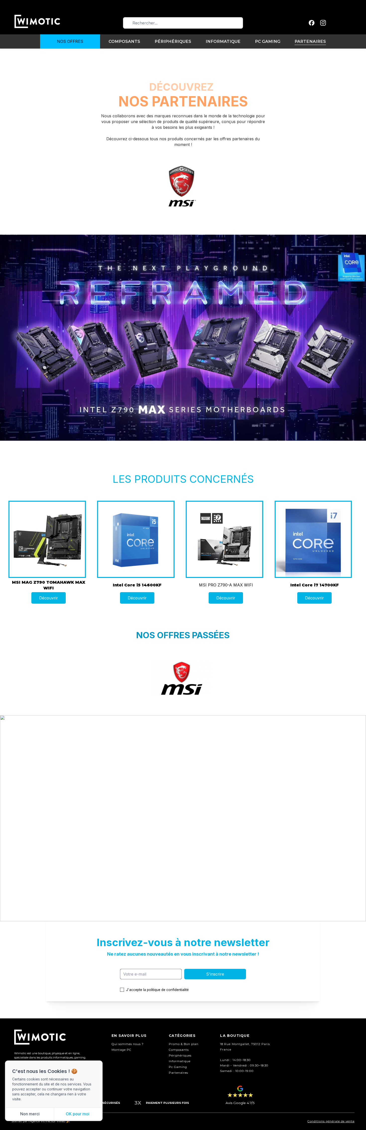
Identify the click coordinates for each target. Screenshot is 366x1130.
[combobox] (183, 23)
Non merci (30, 1113)
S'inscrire (215, 974)
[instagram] (323, 23)
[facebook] (311, 23)
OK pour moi (77, 1113)
